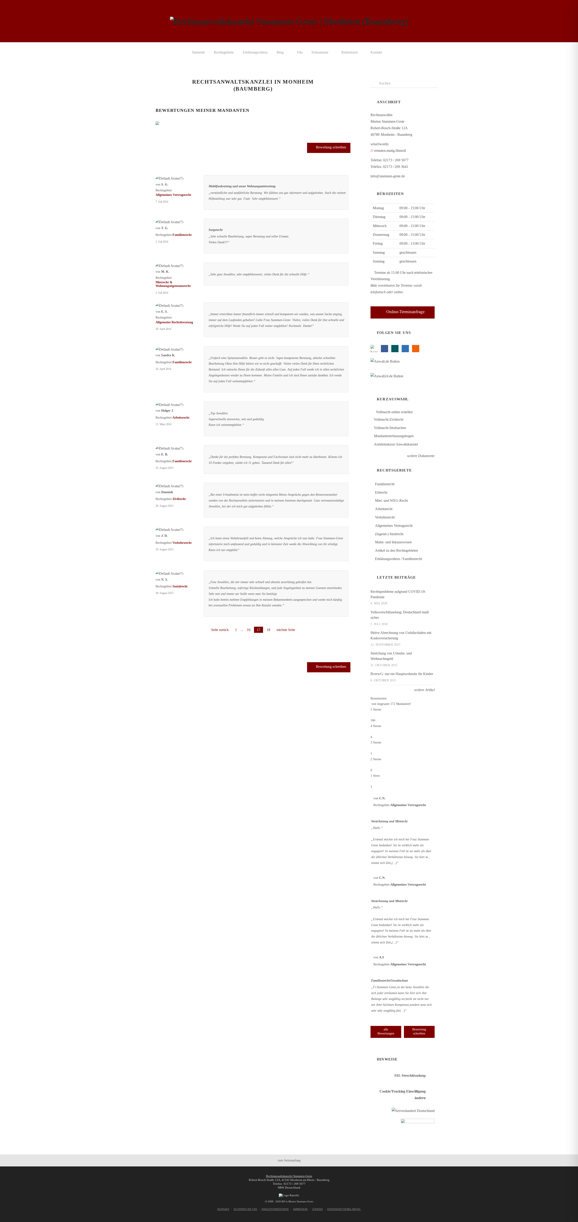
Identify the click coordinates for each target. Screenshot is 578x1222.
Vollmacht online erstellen (394, 412)
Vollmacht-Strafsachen (390, 428)
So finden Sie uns (245, 1209)
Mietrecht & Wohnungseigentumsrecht (173, 284)
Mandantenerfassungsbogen (394, 436)
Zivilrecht (179, 499)
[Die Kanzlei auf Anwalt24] (388, 377)
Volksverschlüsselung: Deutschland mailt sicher (400, 614)
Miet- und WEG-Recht (391, 500)
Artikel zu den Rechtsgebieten (396, 550)
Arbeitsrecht (180, 417)
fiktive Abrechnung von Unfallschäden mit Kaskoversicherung (401, 635)
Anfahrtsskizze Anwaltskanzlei (396, 444)
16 (248, 630)
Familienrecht (182, 235)
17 (258, 630)
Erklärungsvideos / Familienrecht (398, 559)
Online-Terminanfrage (405, 311)
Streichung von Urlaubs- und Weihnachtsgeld (391, 656)
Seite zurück (220, 630)
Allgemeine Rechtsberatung (174, 322)
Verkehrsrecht (182, 542)
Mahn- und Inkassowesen (393, 542)
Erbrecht (381, 492)
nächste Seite (286, 630)
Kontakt (223, 1209)
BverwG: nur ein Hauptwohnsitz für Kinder (402, 674)
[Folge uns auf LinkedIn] (405, 348)
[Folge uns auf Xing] (395, 348)
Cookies (317, 1209)
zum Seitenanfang (289, 1160)
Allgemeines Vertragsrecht (173, 195)
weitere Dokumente (420, 456)
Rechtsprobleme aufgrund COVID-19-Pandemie (398, 594)
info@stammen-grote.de (388, 176)
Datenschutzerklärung (344, 1209)
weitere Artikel (424, 690)
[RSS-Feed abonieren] (415, 348)
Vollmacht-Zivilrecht (388, 419)
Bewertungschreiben (419, 1031)
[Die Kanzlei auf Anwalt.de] (386, 362)
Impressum (300, 1209)
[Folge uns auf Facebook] (384, 348)
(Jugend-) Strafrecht (389, 534)
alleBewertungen (386, 1031)
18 (268, 630)
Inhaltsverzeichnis (275, 1209)
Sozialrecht (180, 586)
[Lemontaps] (374, 348)
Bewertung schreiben (331, 147)
